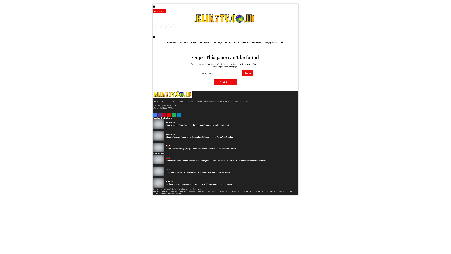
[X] (160, 26)
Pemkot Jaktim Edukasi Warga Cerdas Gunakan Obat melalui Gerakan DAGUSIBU (197, 125)
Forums (281, 191)
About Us (156, 191)
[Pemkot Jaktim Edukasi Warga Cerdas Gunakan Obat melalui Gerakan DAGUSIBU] (158, 124)
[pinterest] (170, 26)
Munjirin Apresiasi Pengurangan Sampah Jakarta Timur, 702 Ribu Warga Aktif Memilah (199, 137)
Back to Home (225, 82)
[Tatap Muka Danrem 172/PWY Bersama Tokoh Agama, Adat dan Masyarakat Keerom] (158, 171)
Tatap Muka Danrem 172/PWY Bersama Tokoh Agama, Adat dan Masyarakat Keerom (198, 173)
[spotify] (174, 115)
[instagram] (165, 26)
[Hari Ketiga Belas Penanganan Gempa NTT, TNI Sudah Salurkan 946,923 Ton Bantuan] (158, 183)
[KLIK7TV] (172, 94)
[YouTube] (175, 26)
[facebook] (155, 26)
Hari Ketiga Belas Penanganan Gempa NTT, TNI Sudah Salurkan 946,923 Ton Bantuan (199, 184)
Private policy (211, 191)
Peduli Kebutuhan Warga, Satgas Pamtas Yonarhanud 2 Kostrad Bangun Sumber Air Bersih (201, 149)
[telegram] (179, 115)
